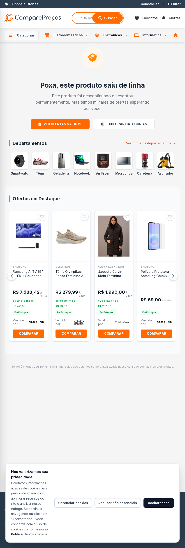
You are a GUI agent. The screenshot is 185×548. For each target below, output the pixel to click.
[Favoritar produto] (42, 217)
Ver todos (148, 143)
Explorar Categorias (126, 124)
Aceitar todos (158, 503)
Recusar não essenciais (117, 503)
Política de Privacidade (29, 534)
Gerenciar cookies (73, 503)
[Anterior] (11, 276)
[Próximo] (173, 276)
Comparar (28, 333)
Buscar (110, 18)
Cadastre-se (150, 4)
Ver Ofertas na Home (63, 124)
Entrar (175, 4)
